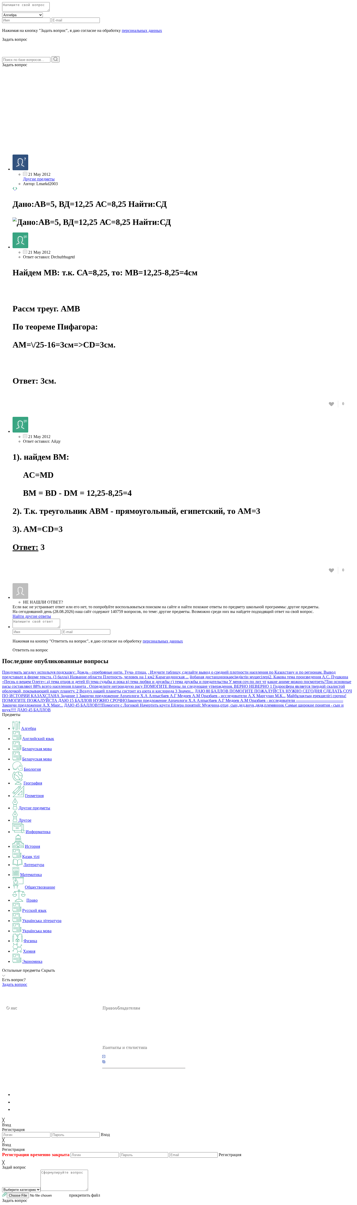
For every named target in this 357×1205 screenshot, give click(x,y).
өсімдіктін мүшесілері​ (250, 677)
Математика (31, 874)
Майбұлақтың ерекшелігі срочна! (316, 696)
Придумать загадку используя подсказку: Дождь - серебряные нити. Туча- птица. (74, 672)
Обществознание (40, 887)
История (32, 846)
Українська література (41, 920)
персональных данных (142, 30)
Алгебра (28, 728)
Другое (25, 820)
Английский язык (38, 738)
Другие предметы (39, 179)
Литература (34, 864)
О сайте (38, 1045)
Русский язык (34, 910)
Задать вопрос (14, 64)
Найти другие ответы (32, 616)
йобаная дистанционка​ (210, 677)
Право (32, 900)
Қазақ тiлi (30, 856)
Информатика (38, 831)
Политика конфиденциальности (41, 1094)
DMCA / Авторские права (36, 1102)
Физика (30, 941)
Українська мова (36, 931)
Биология (32, 769)
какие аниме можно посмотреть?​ (296, 681)
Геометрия (34, 795)
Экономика (32, 961)
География (33, 783)
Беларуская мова (37, 749)
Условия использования (34, 1109)
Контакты (23, 1045)
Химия (29, 951)
